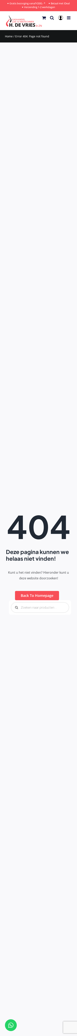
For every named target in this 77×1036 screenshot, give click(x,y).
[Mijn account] (61, 18)
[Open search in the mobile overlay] (40, 607)
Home (9, 36)
